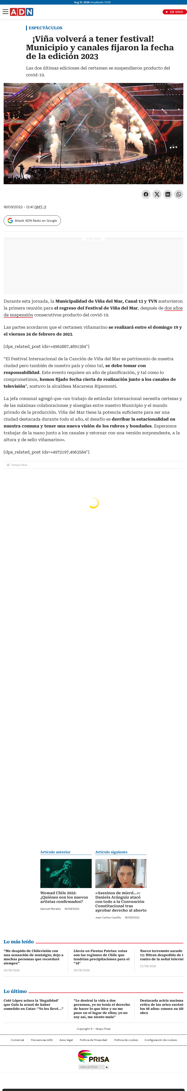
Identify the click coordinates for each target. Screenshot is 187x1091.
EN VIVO (176, 12)
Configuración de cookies (161, 1040)
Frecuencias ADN (41, 1040)
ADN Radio (21, 12)
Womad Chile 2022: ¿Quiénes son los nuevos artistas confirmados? (64, 897)
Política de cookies (126, 1040)
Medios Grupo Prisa (93, 1067)
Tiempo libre (19, 465)
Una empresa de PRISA (93, 1055)
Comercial (17, 1040)
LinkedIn (167, 194)
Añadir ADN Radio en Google (36, 221)
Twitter (156, 194)
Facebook (146, 194)
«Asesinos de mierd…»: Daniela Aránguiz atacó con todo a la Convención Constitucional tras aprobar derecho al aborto (121, 901)
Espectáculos (45, 28)
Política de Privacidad (93, 1040)
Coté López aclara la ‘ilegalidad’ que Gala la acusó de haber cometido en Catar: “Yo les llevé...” (33, 1005)
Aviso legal (66, 1040)
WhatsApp (178, 194)
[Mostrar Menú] (5, 11)
